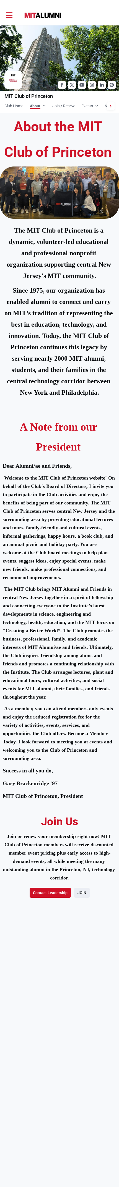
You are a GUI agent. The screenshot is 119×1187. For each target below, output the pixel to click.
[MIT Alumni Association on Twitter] (72, 85)
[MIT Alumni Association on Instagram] (92, 85)
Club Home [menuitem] (13, 106)
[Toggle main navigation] (8, 15)
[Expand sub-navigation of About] (44, 105)
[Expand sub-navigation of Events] (96, 105)
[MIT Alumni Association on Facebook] (62, 85)
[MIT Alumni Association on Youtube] (82, 85)
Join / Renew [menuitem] (63, 106)
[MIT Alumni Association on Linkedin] (102, 85)
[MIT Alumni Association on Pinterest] (112, 85)
